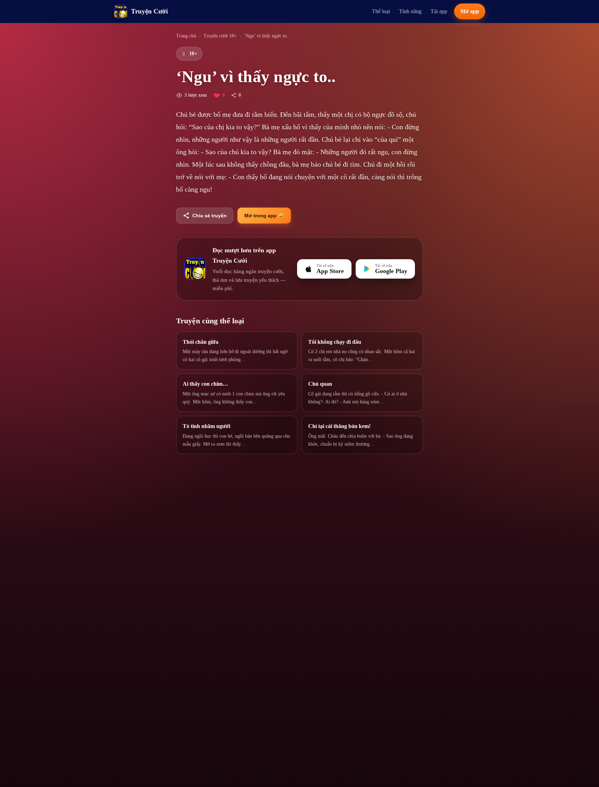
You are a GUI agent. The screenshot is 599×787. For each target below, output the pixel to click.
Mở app (469, 11)
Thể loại (381, 11)
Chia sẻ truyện (209, 215)
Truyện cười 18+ (220, 35)
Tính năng (410, 11)
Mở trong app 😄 (264, 215)
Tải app (439, 11)
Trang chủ (186, 35)
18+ (188, 53)
